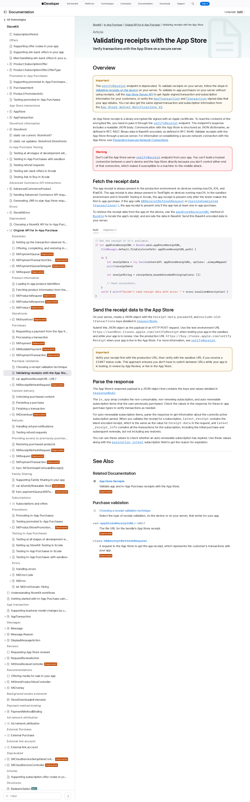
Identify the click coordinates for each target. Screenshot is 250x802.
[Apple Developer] (50, 3)
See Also (103, 461)
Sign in (205, 4)
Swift (95, 230)
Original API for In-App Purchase (142, 24)
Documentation (21, 12)
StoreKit (97, 24)
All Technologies (16, 19)
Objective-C (109, 230)
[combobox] (34, 796)
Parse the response (113, 381)
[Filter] (34, 796)
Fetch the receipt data (116, 181)
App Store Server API (139, 94)
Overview (104, 68)
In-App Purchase (113, 24)
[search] (32, 796)
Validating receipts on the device (117, 90)
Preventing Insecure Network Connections (140, 140)
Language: (230, 12)
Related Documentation (114, 473)
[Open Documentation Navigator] (5, 12)
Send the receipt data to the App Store (133, 309)
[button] (193, 3)
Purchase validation (111, 502)
